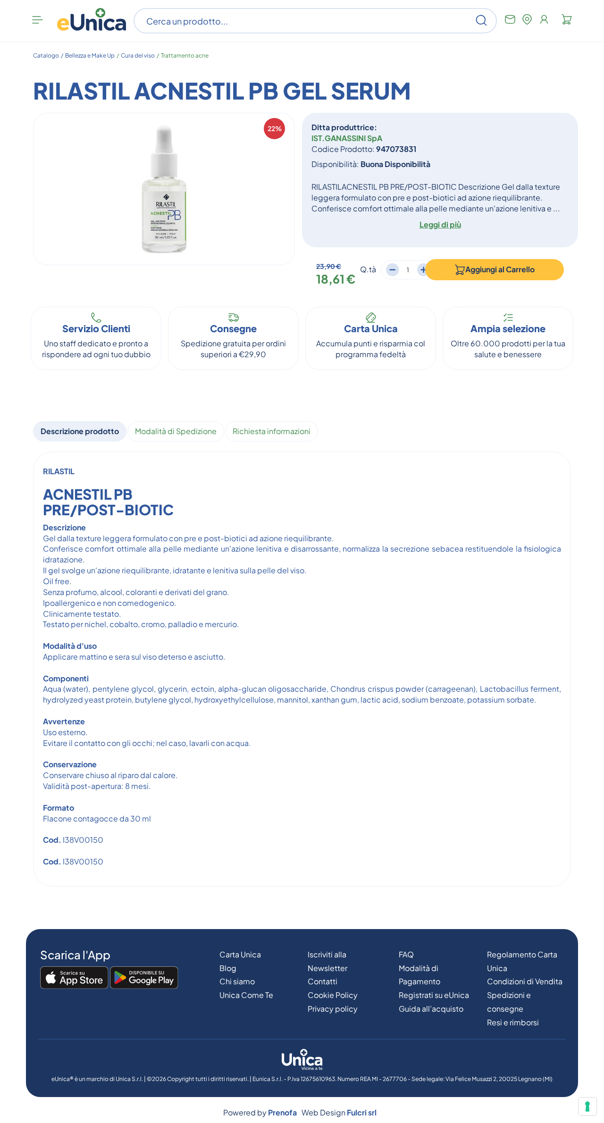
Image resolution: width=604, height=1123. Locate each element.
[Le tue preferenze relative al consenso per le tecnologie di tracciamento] (587, 1106)
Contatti (322, 981)
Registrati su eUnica (434, 995)
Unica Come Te (246, 995)
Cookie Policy (333, 995)
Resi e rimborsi (513, 1022)
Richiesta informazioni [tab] (271, 431)
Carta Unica (240, 954)
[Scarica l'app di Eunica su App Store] (74, 978)
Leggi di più (440, 224)
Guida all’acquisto (431, 1009)
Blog (227, 968)
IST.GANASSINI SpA (346, 138)
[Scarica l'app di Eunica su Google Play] (144, 978)
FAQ (406, 954)
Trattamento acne (185, 55)
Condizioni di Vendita (524, 981)
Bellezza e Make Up (90, 55)
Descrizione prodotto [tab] (80, 431)
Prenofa (282, 1112)
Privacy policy (333, 1009)
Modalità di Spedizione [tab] (176, 431)
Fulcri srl (362, 1112)
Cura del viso (138, 55)
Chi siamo (237, 981)
